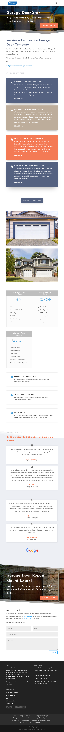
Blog (21, 716)
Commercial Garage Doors (43, 316)
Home (15, 716)
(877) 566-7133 (28, 619)
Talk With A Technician (32, 200)
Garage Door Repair (41, 716)
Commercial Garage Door (41, 720)
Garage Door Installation (22, 718)
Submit (53, 652)
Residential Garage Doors (43, 313)
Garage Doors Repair (41, 678)
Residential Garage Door (21, 720)
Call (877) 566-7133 (49, 25)
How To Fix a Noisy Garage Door (44, 668)
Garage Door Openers (41, 718)
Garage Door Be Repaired (42, 675)
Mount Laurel (27, 616)
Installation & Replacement (17, 359)
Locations (28, 716)
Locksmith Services (26, 722)
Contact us (39, 722)
